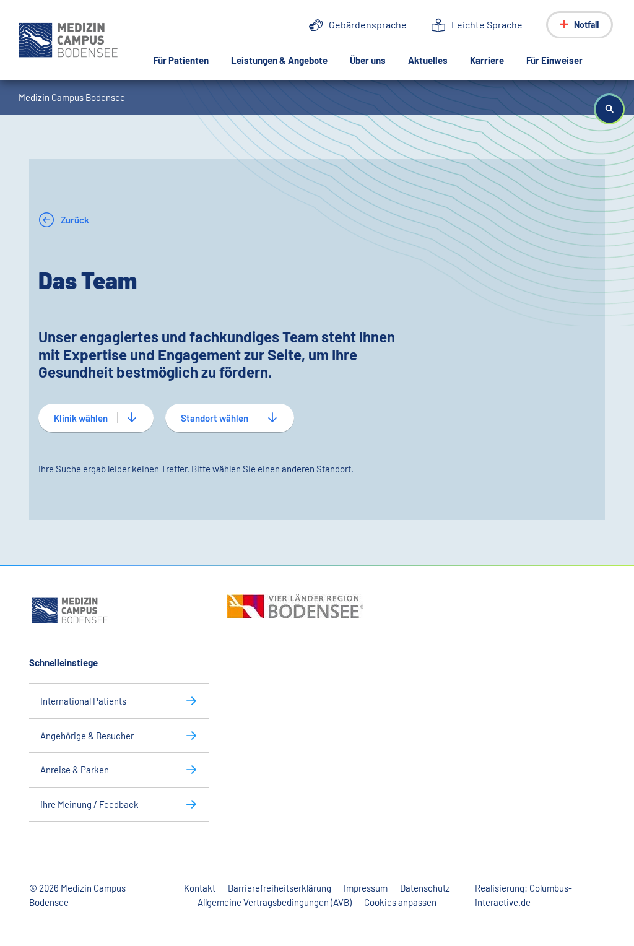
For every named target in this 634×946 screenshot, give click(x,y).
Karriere (487, 60)
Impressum (366, 887)
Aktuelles (428, 60)
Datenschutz (425, 887)
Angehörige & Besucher (87, 735)
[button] (609, 108)
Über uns (368, 60)
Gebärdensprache (368, 24)
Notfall (586, 24)
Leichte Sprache (487, 24)
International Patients (83, 700)
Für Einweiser (554, 60)
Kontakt (199, 887)
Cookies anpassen (400, 902)
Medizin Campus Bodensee (72, 97)
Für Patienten (181, 60)
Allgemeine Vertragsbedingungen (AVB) (275, 902)
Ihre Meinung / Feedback (89, 804)
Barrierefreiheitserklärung (279, 887)
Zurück (74, 219)
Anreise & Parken (74, 769)
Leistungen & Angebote (279, 60)
